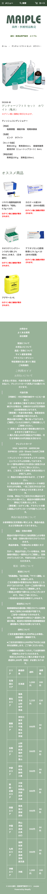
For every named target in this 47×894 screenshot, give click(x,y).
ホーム (4, 46)
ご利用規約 (24, 365)
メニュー (9, 2)
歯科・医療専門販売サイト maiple (25, 886)
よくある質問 (24, 332)
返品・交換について (24, 350)
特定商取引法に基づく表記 (24, 361)
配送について (24, 343)
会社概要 (24, 336)
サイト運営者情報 (24, 354)
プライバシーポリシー (24, 357)
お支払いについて (24, 346)
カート (42, 2)
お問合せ (24, 328)
